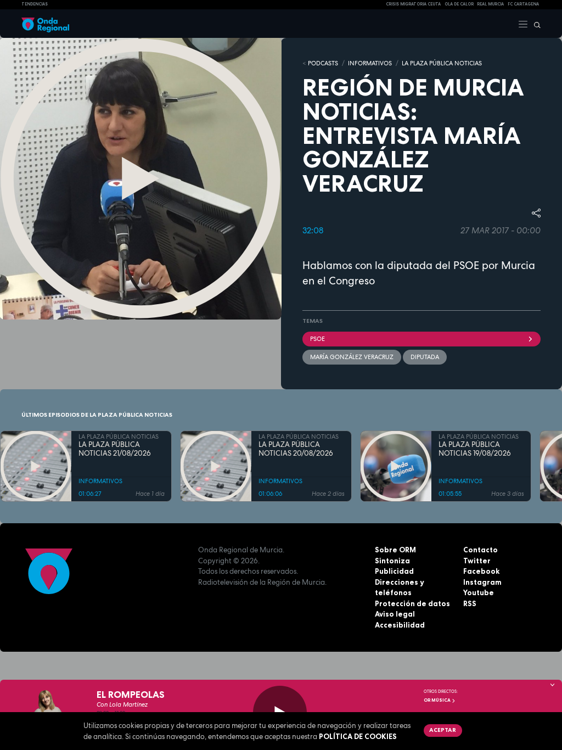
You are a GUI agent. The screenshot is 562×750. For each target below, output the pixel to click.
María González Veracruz (352, 357)
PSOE (317, 339)
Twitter (477, 560)
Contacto (480, 549)
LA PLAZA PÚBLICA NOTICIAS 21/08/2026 (114, 449)
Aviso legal (395, 613)
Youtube (478, 592)
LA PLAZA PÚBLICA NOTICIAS (442, 63)
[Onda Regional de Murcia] (45, 23)
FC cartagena (523, 4)
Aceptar (442, 730)
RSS (469, 603)
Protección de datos (412, 603)
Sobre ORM (395, 549)
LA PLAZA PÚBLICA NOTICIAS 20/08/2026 (295, 449)
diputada (425, 357)
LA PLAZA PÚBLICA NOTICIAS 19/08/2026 (475, 449)
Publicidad (394, 571)
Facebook (481, 571)
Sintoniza (392, 560)
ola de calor (459, 4)
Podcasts (323, 63)
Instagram (482, 582)
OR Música (438, 700)
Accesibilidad (400, 624)
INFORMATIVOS (370, 63)
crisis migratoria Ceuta (413, 4)
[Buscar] (535, 23)
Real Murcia (490, 4)
